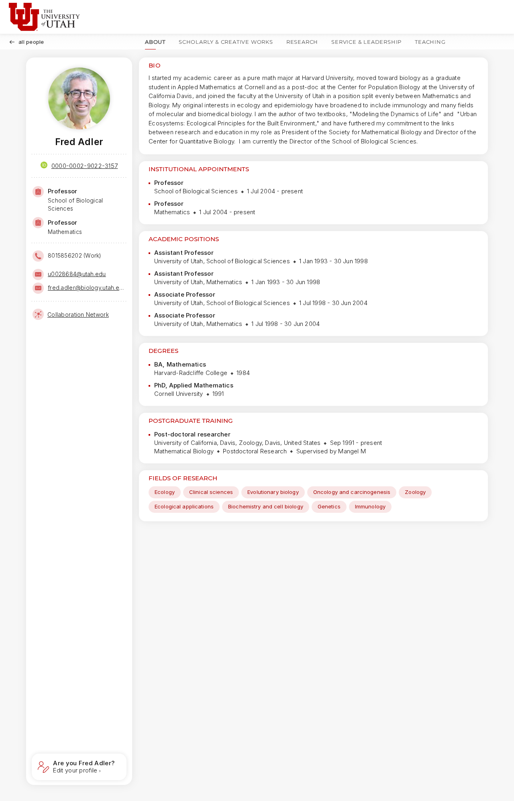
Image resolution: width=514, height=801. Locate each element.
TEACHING (430, 42)
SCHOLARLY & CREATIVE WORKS (226, 42)
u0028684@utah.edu (77, 273)
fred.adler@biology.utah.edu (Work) (86, 287)
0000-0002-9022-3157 (84, 166)
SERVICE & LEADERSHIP (366, 42)
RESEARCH (302, 42)
